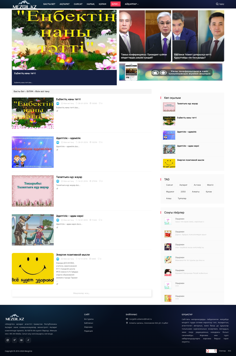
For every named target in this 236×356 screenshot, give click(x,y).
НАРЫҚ (91, 4)
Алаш (168, 198)
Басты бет (19, 91)
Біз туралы (89, 319)
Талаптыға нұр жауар (69, 177)
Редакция (88, 331)
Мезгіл (210, 185)
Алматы (195, 191)
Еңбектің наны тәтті (25, 73)
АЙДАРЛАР (131, 4)
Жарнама (88, 327)
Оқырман (179, 219)
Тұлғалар (182, 198)
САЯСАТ (78, 4)
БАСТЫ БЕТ (49, 4)
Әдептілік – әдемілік (68, 138)
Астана (197, 185)
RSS (229, 351)
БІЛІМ (115, 4)
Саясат (169, 185)
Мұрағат (170, 191)
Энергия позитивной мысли (73, 254)
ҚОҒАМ (102, 4)
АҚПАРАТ (65, 4)
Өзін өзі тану (42, 91)
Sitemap (222, 351)
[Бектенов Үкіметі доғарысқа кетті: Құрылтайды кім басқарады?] (198, 35)
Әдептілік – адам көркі (69, 215)
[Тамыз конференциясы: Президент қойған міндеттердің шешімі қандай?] (145, 35)
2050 (183, 191)
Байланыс (88, 323)
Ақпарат (183, 185)
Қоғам (209, 191)
